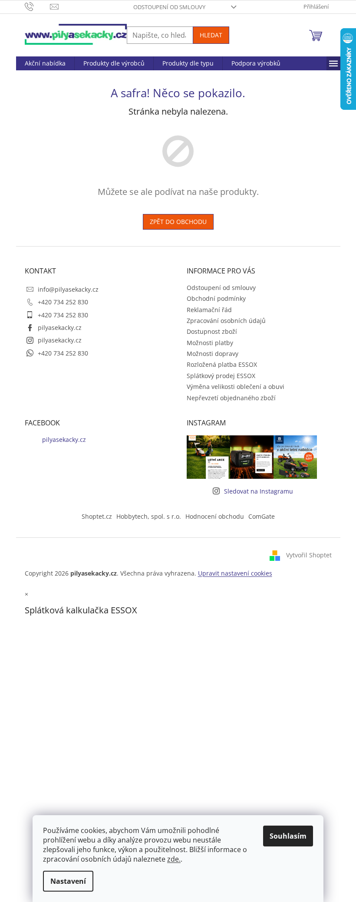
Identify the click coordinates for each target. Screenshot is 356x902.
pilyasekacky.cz (60, 327)
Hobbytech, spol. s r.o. (148, 516)
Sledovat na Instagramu (258, 491)
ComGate (261, 516)
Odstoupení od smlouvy (169, 7)
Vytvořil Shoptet (309, 555)
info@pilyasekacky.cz (68, 289)
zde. (174, 859)
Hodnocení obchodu (214, 516)
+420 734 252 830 (63, 302)
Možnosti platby (210, 343)
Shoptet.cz (97, 516)
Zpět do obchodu (178, 221)
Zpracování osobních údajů (226, 320)
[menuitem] (45, 63)
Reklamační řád (209, 310)
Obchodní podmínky (216, 298)
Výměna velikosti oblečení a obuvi (235, 386)
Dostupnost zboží (212, 331)
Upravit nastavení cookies (235, 573)
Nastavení (68, 881)
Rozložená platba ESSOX (222, 364)
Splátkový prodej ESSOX (221, 376)
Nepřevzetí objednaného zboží (231, 398)
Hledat (211, 35)
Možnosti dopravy (212, 353)
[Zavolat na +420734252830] (37, 6)
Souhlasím (288, 836)
